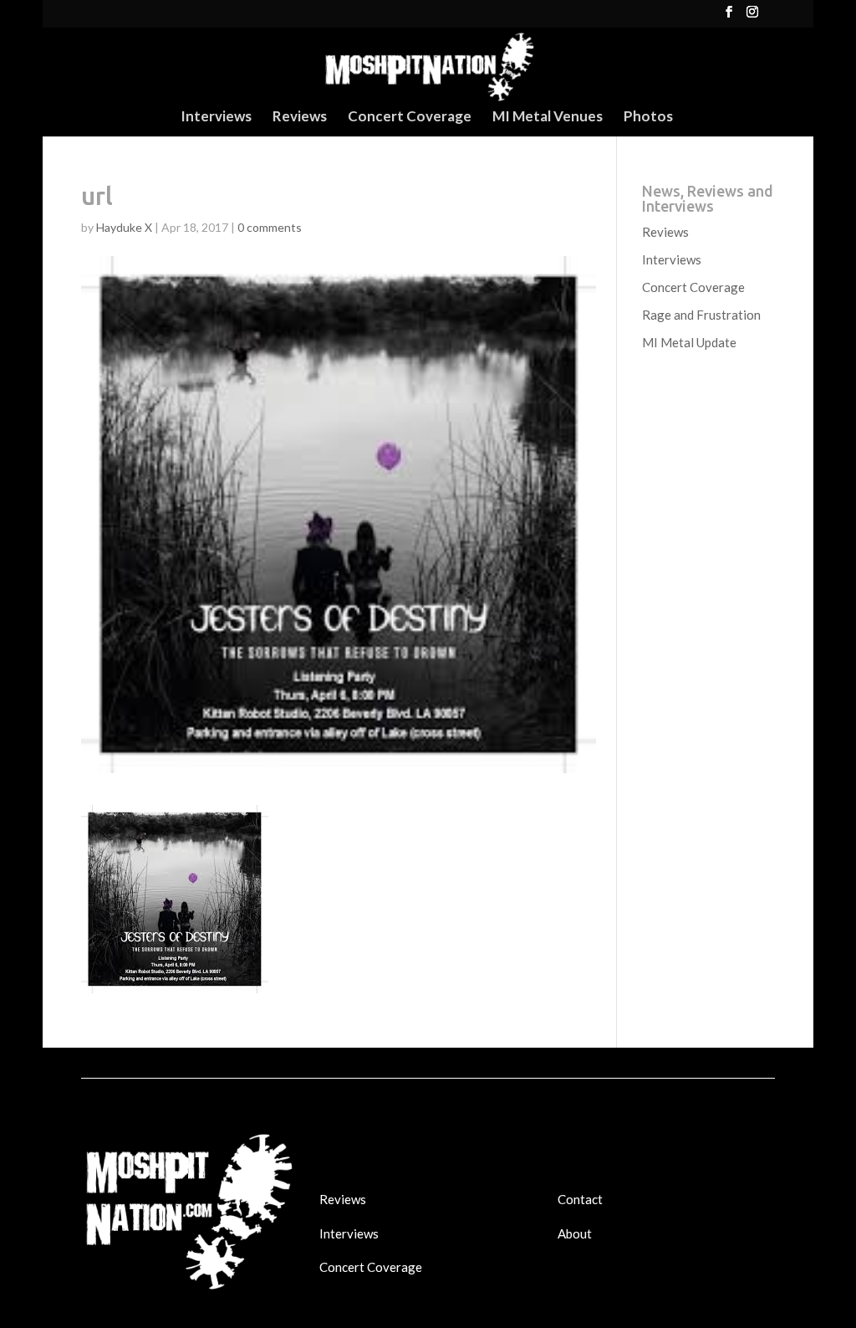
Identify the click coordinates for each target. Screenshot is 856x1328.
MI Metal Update (689, 342)
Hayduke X (124, 227)
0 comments (269, 227)
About (575, 1233)
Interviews (216, 117)
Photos (648, 117)
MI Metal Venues (547, 117)
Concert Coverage (409, 117)
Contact (580, 1199)
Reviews (300, 117)
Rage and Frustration (701, 314)
